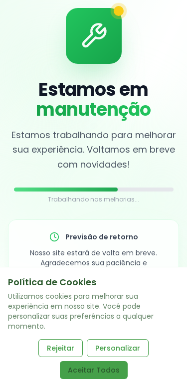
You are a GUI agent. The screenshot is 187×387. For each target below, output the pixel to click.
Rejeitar (60, 348)
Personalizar (117, 348)
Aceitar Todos (94, 370)
